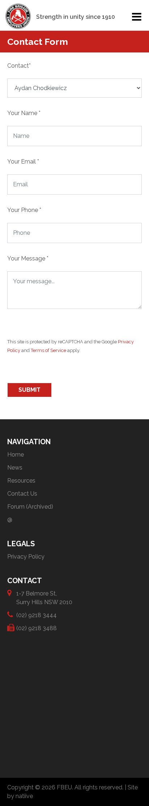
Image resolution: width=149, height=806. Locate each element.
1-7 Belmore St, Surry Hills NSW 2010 (44, 598)
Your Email (23, 161)
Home (15, 454)
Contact (19, 65)
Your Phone (24, 210)
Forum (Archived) (30, 506)
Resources (21, 480)
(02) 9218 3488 (36, 628)
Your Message (27, 258)
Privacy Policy (25, 556)
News (14, 467)
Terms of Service (48, 350)
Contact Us (22, 493)
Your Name (24, 113)
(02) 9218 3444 (36, 615)
